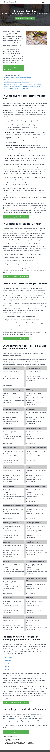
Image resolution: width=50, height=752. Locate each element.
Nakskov (7, 666)
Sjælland (27, 718)
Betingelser (45, 750)
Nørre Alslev (8, 657)
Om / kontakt (32, 750)
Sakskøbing (8, 660)
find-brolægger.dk (18, 180)
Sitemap (40, 750)
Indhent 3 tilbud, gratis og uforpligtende (25, 18)
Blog (37, 750)
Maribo (7, 669)
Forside (27, 750)
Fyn (18, 718)
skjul (19, 75)
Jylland (13, 718)
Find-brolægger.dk (10, 2)
